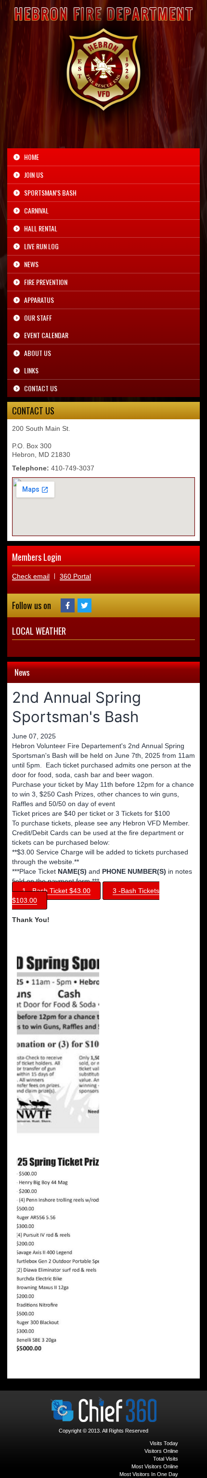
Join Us (33, 175)
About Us (37, 353)
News (31, 264)
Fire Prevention (45, 282)
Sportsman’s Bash (50, 192)
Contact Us (40, 388)
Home (31, 157)
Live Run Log (41, 246)
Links (31, 370)
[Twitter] (84, 605)
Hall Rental (40, 228)
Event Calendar (46, 335)
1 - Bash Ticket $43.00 (56, 891)
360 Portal (75, 576)
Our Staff (38, 318)
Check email (31, 576)
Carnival (36, 210)
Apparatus (39, 300)
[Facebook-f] (68, 605)
